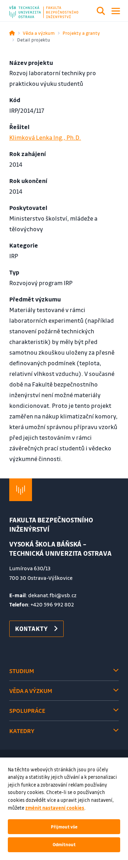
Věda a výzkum (39, 33)
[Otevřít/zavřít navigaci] (116, 11)
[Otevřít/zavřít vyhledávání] (101, 12)
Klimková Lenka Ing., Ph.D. (45, 137)
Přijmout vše (64, 827)
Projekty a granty (81, 33)
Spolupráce (27, 710)
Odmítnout (64, 844)
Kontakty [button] (31, 628)
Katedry (21, 730)
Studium (21, 671)
